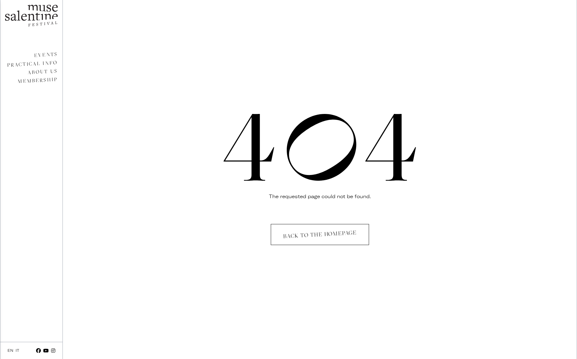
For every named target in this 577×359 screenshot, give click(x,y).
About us (42, 71)
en (10, 350)
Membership (38, 80)
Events (46, 54)
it (17, 350)
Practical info (32, 64)
